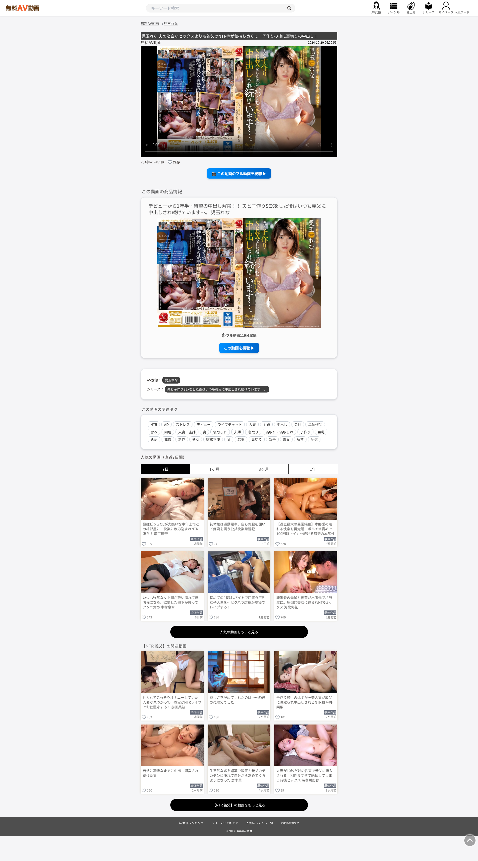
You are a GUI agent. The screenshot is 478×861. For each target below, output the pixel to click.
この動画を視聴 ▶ (239, 347)
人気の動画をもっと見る (239, 631)
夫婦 (237, 431)
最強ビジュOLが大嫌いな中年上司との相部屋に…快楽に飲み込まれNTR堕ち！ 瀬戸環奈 (171, 529)
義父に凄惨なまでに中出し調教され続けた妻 (170, 773)
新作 (181, 439)
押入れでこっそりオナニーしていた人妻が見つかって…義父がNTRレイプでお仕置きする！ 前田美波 (172, 702)
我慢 (167, 439)
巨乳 (321, 431)
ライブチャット (230, 424)
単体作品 (315, 424)
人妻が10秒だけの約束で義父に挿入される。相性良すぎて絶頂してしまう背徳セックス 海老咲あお (304, 775)
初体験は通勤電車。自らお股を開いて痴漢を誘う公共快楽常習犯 (237, 526)
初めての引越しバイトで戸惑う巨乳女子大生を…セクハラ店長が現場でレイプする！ (237, 602)
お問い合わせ (290, 823)
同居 (167, 431)
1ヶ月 (214, 469)
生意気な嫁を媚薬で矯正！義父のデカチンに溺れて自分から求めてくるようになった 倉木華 (237, 775)
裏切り (256, 439)
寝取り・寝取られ (279, 431)
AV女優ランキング (191, 823)
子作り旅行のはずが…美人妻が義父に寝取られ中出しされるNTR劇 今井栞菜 (304, 702)
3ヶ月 (264, 469)
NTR (153, 424)
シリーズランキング (224, 823)
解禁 (300, 439)
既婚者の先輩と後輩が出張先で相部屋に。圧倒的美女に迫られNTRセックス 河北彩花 (304, 602)
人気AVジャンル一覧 (259, 823)
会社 (297, 424)
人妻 (252, 424)
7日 (165, 469)
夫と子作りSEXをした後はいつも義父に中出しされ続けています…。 (217, 389)
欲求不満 (213, 439)
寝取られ (220, 431)
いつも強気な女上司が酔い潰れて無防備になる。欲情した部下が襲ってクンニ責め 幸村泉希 (170, 602)
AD (166, 424)
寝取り (253, 431)
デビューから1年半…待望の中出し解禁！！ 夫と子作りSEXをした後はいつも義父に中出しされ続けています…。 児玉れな (237, 209)
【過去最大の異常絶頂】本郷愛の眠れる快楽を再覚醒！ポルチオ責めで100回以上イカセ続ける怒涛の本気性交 (305, 529)
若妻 (241, 439)
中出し (282, 424)
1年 (313, 469)
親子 (272, 439)
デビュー (204, 424)
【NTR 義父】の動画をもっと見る (239, 804)
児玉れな (171, 380)
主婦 (266, 424)
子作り (305, 431)
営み (153, 431)
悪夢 (153, 439)
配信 (314, 439)
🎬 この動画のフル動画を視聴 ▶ (239, 173)
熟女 (195, 439)
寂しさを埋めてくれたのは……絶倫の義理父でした (237, 700)
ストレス (183, 424)
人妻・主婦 (187, 431)
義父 (286, 439)
